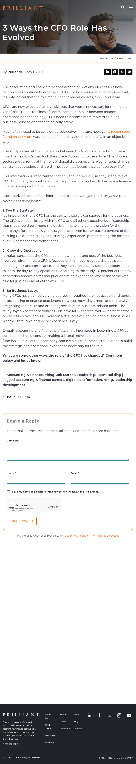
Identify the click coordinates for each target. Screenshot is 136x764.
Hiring (49, 375)
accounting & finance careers (40, 380)
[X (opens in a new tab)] (109, 715)
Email (75, 473)
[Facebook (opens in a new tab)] (99, 715)
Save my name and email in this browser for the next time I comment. (55, 492)
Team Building (109, 375)
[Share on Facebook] (115, 72)
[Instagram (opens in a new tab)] (119, 715)
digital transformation (84, 380)
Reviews (49, 742)
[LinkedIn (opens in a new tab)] (89, 715)
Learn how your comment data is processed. (92, 535)
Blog (76, 721)
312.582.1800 (11, 744)
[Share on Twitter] (122, 72)
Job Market (65, 375)
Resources (49, 735)
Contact (78, 728)
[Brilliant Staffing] (23, 8)
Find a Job (106, 58)
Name (11, 473)
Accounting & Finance (25, 375)
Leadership (86, 375)
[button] (124, 7)
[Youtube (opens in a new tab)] (129, 715)
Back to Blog (18, 397)
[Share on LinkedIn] (107, 72)
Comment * (13, 441)
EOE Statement (125, 757)
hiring (108, 380)
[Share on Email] (129, 72)
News (76, 714)
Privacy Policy (105, 757)
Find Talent (124, 58)
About (63, 714)
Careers (63, 721)
